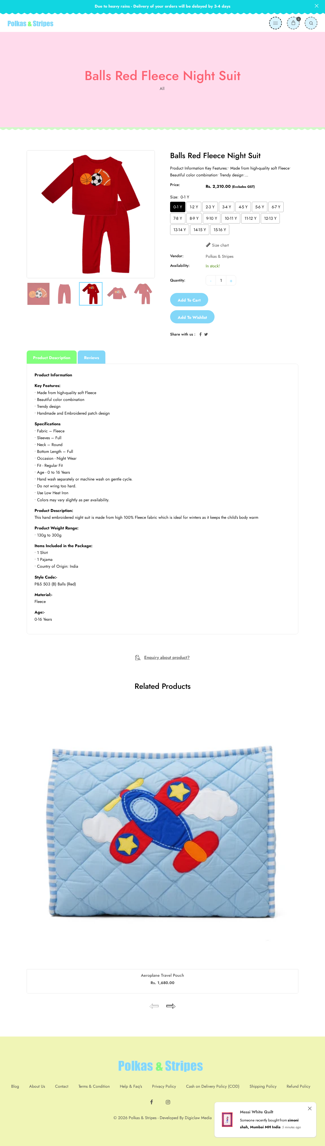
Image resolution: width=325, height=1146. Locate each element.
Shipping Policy (263, 1086)
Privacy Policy (164, 1086)
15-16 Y (220, 230)
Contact (61, 1086)
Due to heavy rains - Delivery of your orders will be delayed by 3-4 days (162, 6)
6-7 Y (276, 207)
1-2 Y (194, 207)
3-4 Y (226, 207)
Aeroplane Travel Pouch (162, 975)
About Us (37, 1086)
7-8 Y (177, 218)
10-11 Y (231, 218)
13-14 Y (179, 230)
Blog (15, 1086)
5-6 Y (259, 207)
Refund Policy (298, 1086)
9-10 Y (211, 218)
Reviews (91, 358)
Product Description (51, 358)
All (162, 88)
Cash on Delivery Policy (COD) (212, 1086)
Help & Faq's (131, 1086)
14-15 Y (199, 230)
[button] (170, 1006)
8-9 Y (194, 218)
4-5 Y (243, 207)
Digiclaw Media (198, 1118)
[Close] (309, 1108)
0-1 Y (177, 207)
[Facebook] (152, 1100)
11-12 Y (250, 218)
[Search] (311, 23)
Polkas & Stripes (219, 256)
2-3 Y (210, 207)
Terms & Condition (94, 1086)
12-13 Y (270, 218)
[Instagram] (168, 1100)
